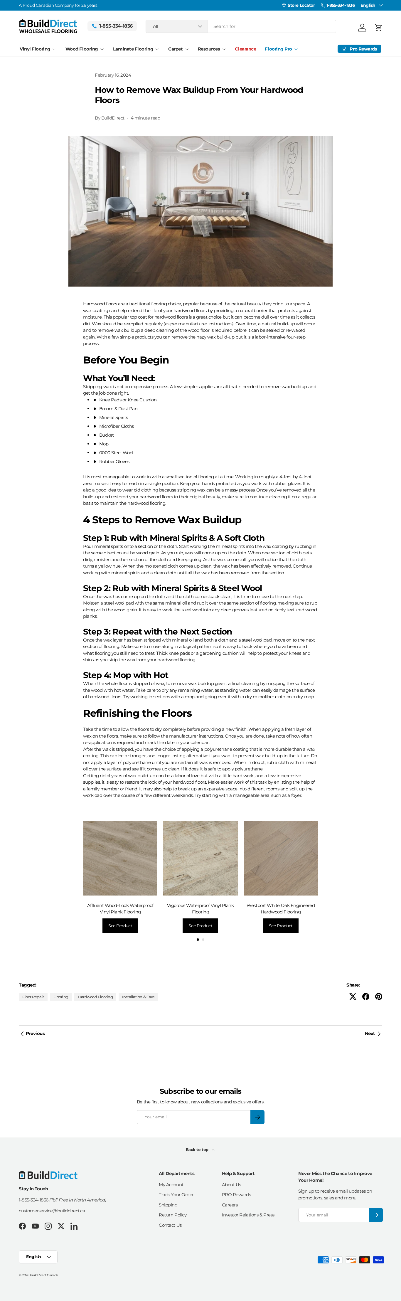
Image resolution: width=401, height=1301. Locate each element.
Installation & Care (138, 996)
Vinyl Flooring (35, 49)
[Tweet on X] (352, 996)
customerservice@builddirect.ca (52, 1211)
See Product (120, 925)
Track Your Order (176, 1194)
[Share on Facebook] (365, 996)
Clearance (245, 49)
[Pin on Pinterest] (378, 996)
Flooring (60, 996)
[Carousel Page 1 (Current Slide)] (198, 939)
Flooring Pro (278, 49)
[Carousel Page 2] (203, 939)
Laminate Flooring (133, 49)
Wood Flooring (81, 49)
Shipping (168, 1205)
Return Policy (172, 1215)
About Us (231, 1184)
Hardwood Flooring (95, 996)
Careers (230, 1205)
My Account (171, 1184)
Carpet (175, 49)
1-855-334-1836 (34, 1200)
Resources (209, 49)
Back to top (198, 1149)
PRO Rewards (236, 1194)
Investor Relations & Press (248, 1215)
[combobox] (241, 26)
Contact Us (170, 1225)
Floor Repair (33, 996)
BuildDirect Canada (44, 1275)
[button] (378, 27)
